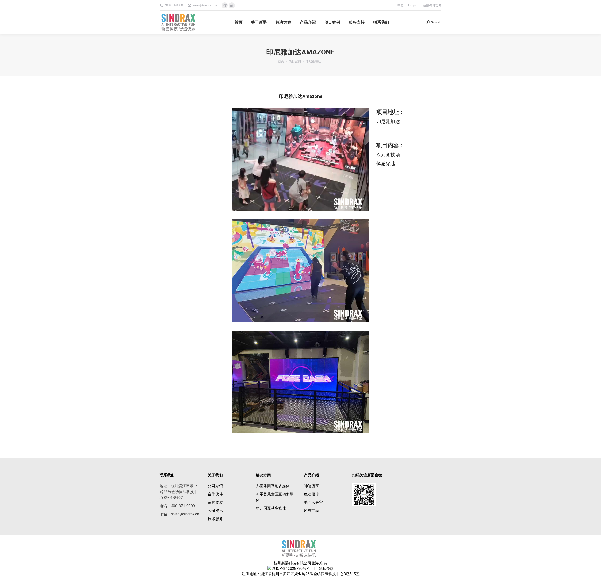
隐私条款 (325, 568)
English (413, 5)
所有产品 (311, 510)
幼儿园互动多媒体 (271, 508)
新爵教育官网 (432, 5)
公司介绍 (215, 486)
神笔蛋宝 (311, 486)
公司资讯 (215, 510)
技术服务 (215, 519)
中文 (400, 5)
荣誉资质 (215, 502)
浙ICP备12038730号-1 (291, 568)
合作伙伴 (215, 494)
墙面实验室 (313, 502)
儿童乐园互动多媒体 (273, 486)
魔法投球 (311, 494)
